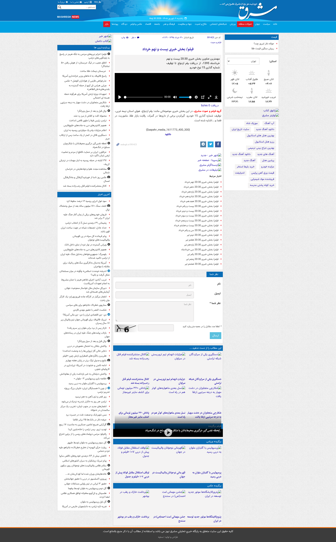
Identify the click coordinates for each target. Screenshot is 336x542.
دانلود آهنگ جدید (265, 129)
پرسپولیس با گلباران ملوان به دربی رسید (206, 474)
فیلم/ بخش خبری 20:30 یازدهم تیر (201, 245)
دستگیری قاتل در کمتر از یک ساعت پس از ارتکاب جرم (84, 137)
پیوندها (115, 24)
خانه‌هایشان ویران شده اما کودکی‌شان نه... (86, 474)
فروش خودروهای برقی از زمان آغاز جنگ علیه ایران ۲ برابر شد (86, 216)
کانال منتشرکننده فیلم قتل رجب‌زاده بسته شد (135, 381)
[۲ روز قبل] (132, 457)
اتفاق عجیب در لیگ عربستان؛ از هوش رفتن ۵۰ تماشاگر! (85, 64)
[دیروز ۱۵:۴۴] (168, 364)
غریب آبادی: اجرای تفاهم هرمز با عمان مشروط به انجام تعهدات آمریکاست (85, 281)
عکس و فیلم (136, 24)
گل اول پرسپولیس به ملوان (93, 502)
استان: (272, 61)
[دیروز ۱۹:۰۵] (204, 501)
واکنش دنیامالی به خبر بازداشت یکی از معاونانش (83, 374)
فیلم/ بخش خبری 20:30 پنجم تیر (202, 259)
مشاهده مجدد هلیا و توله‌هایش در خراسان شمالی (87, 171)
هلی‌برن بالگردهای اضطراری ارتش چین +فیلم (85, 356)
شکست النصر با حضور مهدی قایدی (90, 310)
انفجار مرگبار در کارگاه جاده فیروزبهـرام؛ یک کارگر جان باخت (85, 298)
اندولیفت (239, 173)
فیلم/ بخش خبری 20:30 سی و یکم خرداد (198, 230)
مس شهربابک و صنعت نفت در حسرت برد (86, 415)
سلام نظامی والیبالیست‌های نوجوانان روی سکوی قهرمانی (85, 467)
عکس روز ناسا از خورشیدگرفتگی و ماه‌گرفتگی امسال (86, 179)
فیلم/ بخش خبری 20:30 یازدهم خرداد (200, 192)
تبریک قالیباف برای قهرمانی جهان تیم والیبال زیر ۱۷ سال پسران (85, 321)
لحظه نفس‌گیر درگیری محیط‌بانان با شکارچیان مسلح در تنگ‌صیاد (182, 430)
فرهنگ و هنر (169, 24)
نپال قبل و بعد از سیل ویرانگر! (92, 111)
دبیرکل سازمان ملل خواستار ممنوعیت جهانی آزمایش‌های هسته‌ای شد (87, 290)
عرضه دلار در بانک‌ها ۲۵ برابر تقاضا (90, 420)
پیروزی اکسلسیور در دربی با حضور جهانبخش (85, 479)
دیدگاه (124, 24)
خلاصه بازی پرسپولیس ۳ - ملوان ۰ (90, 378)
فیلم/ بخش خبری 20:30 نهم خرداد (202, 182)
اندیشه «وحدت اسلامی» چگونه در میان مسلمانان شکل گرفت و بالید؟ (85, 273)
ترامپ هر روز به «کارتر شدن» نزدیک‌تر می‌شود (84, 401)
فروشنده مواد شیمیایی (262, 179)
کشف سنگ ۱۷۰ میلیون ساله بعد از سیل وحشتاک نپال (84, 208)
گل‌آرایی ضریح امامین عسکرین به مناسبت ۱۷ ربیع (83, 424)
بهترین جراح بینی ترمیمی (261, 148)
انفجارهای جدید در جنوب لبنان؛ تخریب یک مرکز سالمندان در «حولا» (85, 408)
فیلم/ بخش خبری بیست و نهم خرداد (168, 49)
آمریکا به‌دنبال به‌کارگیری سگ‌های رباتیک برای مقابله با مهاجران (86, 264)
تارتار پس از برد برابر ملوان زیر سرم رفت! (87, 328)
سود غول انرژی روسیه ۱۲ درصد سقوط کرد (86, 201)
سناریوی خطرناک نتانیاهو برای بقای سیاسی (86, 305)
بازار (106, 24)
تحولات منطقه (245, 24)
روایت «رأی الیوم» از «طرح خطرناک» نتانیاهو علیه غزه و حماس (84, 449)
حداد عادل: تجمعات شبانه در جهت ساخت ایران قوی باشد (85, 229)
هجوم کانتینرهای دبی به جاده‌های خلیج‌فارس (85, 125)
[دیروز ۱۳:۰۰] (168, 501)
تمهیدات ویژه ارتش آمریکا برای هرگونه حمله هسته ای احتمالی (87, 96)
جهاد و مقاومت (185, 24)
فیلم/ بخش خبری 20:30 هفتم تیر (202, 240)
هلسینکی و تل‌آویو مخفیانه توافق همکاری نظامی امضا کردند (85, 495)
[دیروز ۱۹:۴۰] (168, 457)
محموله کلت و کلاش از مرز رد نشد (90, 116)
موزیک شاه (252, 123)
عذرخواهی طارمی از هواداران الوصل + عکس (85, 81)
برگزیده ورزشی (213, 441)
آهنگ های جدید (265, 154)
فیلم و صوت (216, 42)
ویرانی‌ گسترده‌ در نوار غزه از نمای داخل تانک (85, 245)
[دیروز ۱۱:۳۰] (132, 397)
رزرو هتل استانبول (264, 142)
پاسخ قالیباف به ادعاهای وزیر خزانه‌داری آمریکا (84, 76)
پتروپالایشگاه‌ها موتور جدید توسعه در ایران (204, 519)
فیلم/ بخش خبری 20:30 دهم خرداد (201, 187)
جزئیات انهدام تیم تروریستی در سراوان (169, 381)
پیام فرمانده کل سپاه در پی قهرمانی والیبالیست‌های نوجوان (91, 238)
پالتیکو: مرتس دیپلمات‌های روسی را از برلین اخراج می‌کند (84, 436)
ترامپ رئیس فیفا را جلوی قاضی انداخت (88, 120)
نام (218, 284)
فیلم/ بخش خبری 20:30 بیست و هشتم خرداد (196, 225)
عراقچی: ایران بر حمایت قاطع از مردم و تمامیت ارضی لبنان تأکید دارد (85, 154)
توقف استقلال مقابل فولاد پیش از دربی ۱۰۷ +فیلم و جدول (132, 474)
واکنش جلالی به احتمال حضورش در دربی (87, 346)
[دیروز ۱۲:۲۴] (204, 397)
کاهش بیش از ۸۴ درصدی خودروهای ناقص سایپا (83, 456)
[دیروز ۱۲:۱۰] (168, 397)
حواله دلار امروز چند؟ (264, 44)
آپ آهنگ (269, 123)
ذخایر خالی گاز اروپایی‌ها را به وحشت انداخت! (85, 351)
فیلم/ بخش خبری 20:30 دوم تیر (203, 235)
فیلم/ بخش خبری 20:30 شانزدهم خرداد (199, 196)
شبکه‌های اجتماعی (218, 24)
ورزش (232, 24)
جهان (257, 24)
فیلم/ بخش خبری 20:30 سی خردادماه (200, 249)
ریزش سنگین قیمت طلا (262, 48)
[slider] (143, 97)
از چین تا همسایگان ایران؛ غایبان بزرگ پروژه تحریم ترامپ (87, 390)
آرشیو (86, 2)
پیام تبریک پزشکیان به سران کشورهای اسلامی (84, 461)
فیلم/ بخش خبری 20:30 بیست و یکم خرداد (197, 206)
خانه (275, 24)
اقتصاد (148, 24)
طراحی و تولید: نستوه (168, 537)
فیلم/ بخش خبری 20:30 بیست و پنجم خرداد (197, 220)
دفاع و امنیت (201, 24)
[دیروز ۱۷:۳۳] (204, 364)
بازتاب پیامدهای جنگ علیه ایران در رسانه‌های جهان (87, 334)
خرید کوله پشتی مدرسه (262, 185)
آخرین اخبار (104, 194)
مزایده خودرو (267, 167)
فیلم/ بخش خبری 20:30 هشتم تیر (202, 264)
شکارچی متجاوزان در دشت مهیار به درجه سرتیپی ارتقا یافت (85, 104)
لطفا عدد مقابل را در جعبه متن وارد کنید (202, 326)
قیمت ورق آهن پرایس (262, 173)
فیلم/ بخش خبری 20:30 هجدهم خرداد (199, 201)
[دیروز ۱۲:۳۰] (132, 364)
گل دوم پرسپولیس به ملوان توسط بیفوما (87, 488)
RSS (96, 2)
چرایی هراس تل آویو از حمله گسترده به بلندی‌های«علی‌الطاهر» (89, 87)
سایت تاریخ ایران (240, 129)
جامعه (157, 24)
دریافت (210, 105)
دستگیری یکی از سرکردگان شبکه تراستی (205, 381)
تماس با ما (74, 2)
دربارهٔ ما (61, 2)
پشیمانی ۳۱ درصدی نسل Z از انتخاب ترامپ (86, 223)
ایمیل (217, 294)
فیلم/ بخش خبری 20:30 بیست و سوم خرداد (197, 216)
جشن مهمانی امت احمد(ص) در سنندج (169, 519)
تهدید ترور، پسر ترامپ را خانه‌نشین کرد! (87, 429)
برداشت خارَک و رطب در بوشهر (133, 517)
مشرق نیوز (249, 9)
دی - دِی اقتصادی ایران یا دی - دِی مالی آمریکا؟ (85, 315)
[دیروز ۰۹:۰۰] (132, 501)
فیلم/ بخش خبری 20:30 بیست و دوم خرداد (197, 211)
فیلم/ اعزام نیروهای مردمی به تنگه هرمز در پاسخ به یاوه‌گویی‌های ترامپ (85, 56)
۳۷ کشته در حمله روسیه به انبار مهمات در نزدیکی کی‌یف (84, 162)
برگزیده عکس (214, 486)
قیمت (274, 37)
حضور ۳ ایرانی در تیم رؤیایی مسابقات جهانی (85, 484)
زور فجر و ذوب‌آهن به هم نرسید (91, 397)
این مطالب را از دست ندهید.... (205, 348)
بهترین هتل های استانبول (260, 136)
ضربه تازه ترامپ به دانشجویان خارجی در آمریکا (84, 506)
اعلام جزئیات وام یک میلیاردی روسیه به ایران (85, 130)
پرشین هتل (268, 160)
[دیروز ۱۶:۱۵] (168, 432)
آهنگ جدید (249, 160)
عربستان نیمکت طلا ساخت (93, 71)
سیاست (266, 24)
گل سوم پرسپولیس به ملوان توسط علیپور (87, 442)
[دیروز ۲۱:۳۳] (204, 457)
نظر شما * (215, 303)
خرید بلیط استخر (245, 167)
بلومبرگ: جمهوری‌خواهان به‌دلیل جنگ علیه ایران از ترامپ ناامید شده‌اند (85, 256)
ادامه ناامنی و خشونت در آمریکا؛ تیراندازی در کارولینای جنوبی (87, 367)
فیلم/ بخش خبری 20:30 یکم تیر (203, 254)
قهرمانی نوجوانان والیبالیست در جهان (168, 474)
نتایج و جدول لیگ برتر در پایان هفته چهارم (86, 360)
